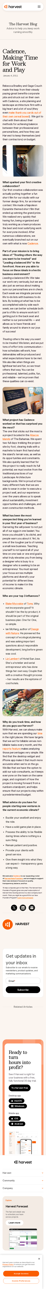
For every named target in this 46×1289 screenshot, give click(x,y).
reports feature (12, 748)
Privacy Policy (8, 1264)
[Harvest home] (13, 6)
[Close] (39, 1259)
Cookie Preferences (21, 1281)
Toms (30, 603)
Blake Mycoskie (14, 603)
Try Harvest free (19, 1088)
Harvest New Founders (13, 878)
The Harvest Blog (23, 24)
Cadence (32, 243)
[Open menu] (39, 6)
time (39, 733)
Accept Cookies (21, 1274)
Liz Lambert (12, 658)
